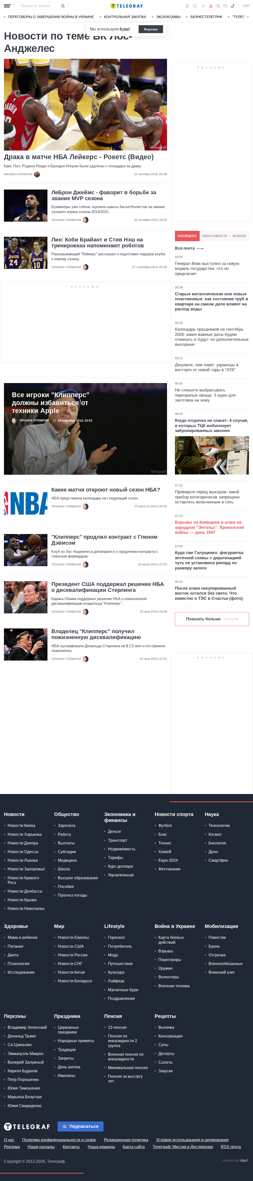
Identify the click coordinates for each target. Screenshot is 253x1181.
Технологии (219, 825)
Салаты (165, 1062)
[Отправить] (63, 6)
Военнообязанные (226, 964)
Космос (215, 834)
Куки (124, 29)
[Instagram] (225, 6)
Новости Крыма (22, 900)
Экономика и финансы (119, 817)
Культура (116, 972)
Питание (15, 946)
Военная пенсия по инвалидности (126, 1056)
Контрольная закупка (125, 17)
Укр (246, 6)
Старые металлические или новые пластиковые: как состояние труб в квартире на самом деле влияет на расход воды (211, 301)
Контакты (71, 1147)
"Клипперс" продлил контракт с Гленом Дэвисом (104, 540)
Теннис (164, 843)
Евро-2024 (168, 860)
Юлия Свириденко (25, 1106)
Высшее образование (78, 878)
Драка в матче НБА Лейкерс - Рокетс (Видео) (79, 157)
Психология (18, 964)
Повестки (217, 937)
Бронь (214, 946)
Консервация (170, 1036)
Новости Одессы (23, 852)
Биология (217, 843)
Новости (14, 814)
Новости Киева (21, 825)
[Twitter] (218, 6)
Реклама (12, 1147)
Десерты (166, 1054)
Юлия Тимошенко (24, 1088)
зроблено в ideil (235, 1160)
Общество (66, 814)
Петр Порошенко (23, 1079)
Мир (59, 926)
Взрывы (165, 951)
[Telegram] (203, 6)
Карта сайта (134, 1147)
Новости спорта (174, 814)
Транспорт (117, 840)
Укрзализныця (121, 875)
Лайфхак (116, 981)
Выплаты (66, 843)
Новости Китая (71, 972)
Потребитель (120, 946)
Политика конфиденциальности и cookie (59, 1140)
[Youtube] (211, 6)
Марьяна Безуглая (25, 1097)
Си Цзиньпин (20, 1045)
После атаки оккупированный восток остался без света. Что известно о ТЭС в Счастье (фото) (209, 593)
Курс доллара (120, 866)
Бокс (162, 834)
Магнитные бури (123, 990)
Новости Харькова (25, 834)
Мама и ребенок (22, 937)
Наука (212, 814)
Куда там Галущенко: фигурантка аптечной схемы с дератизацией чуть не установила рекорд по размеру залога (209, 560)
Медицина (67, 860)
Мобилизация (221, 926)
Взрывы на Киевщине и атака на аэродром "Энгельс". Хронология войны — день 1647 (209, 527)
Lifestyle (114, 926)
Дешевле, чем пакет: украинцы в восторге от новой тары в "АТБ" (206, 367)
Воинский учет (222, 972)
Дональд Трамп (22, 1036)
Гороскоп (116, 937)
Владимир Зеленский (27, 1027)
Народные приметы (76, 1041)
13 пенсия (117, 1027)
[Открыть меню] (7, 6)
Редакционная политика (126, 1140)
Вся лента (185, 248)
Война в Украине (175, 926)
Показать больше (203, 619)
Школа (64, 869)
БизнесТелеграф (206, 17)
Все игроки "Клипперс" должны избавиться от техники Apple (50, 402)
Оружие (165, 968)
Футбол (165, 825)
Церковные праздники (68, 1029)
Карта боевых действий (171, 939)
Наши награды (41, 1147)
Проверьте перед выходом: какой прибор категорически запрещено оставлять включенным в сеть (207, 497)
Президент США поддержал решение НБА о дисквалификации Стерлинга (107, 587)
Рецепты (165, 1016)
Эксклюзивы (168, 17)
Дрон (213, 852)
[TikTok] (233, 6)
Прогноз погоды (72, 895)
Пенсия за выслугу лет (125, 1078)
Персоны (15, 1016)
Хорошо (151, 29)
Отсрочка (217, 955)
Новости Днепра (23, 843)
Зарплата (66, 825)
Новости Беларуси (75, 981)
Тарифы (115, 858)
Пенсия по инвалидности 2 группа (122, 1041)
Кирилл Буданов (23, 1071)
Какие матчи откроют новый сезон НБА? (105, 490)
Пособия (66, 886)
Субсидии (67, 852)
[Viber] (195, 6)
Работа (64, 834)
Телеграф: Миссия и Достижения (183, 1147)
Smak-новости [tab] (214, 236)
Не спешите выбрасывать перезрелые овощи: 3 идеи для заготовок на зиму (205, 395)
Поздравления (121, 998)
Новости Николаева (26, 908)
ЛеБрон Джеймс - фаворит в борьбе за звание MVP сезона (103, 195)
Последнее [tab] (187, 236)
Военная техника (174, 986)
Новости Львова (23, 860)
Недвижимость (121, 849)
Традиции (67, 1050)
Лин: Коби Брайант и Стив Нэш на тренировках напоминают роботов (97, 243)
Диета (13, 955)
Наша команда (101, 1147)
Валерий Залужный (26, 1062)
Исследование (21, 972)
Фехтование (169, 869)
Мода (113, 955)
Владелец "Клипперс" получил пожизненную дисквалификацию (96, 634)
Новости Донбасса (25, 891)
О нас (9, 1140)
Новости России (72, 955)
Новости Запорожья (26, 869)
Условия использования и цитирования (192, 1140)
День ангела (69, 1067)
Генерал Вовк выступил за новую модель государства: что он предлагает (207, 268)
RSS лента (231, 1147)
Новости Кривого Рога (23, 880)
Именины (66, 1076)
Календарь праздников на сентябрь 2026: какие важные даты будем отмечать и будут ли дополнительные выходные (212, 337)
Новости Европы (73, 937)
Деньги (114, 831)
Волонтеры (168, 977)
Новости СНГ (70, 964)
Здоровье (16, 926)
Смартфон (218, 860)
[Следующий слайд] (248, 17)
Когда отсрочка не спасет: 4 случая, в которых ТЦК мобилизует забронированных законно (211, 425)
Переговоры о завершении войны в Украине (51, 17)
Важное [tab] (239, 236)
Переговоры (169, 960)
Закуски (165, 1071)
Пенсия (113, 1016)
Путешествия (120, 964)
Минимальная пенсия (128, 1068)
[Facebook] (187, 6)
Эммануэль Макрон (25, 1054)
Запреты (66, 1058)
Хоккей (164, 852)
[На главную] (126, 6)
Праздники (67, 1016)
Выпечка (166, 1027)
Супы (163, 1045)
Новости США (71, 946)
